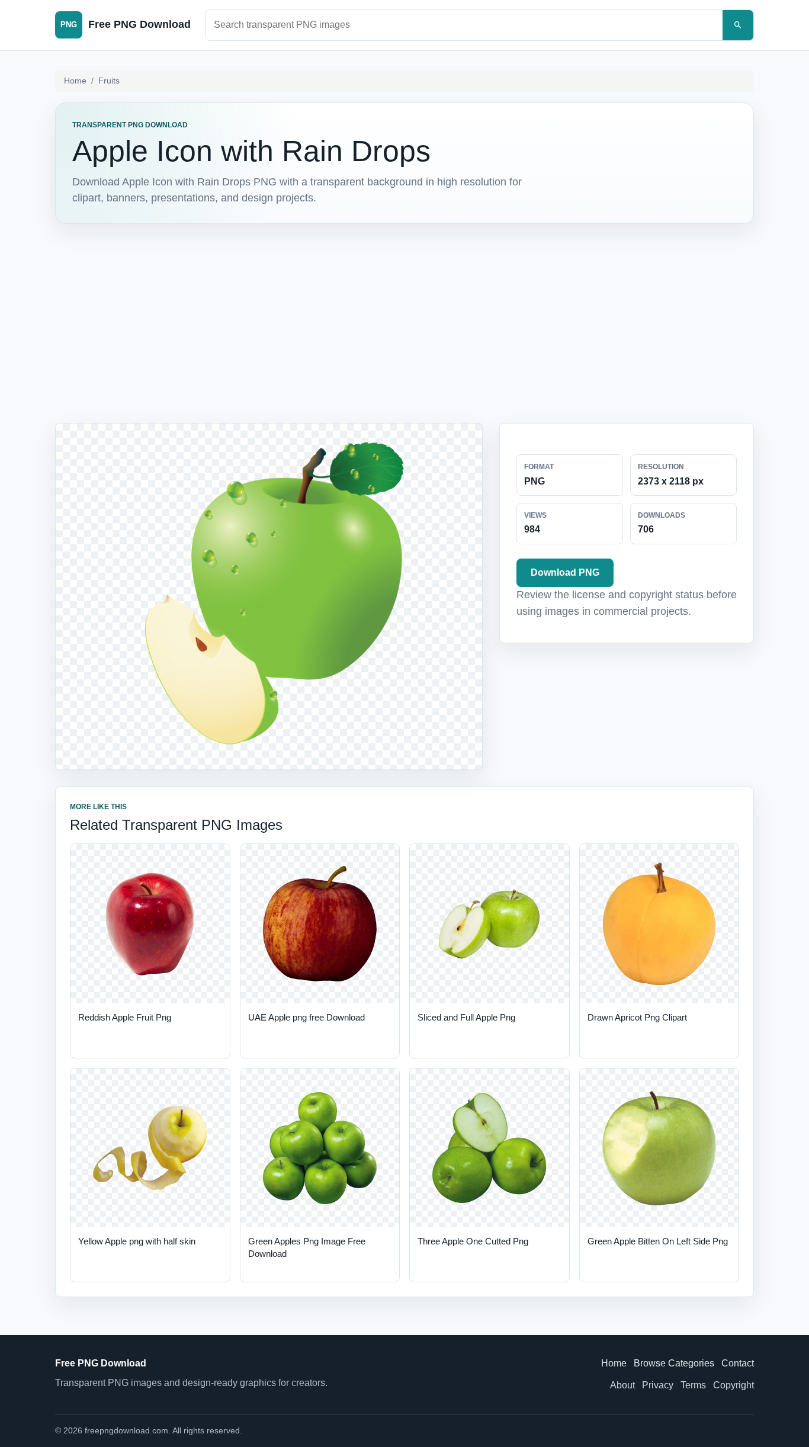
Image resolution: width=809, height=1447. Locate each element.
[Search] (738, 25)
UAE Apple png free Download (306, 1017)
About (622, 1385)
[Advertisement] (404, 323)
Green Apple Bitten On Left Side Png (658, 1241)
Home (75, 80)
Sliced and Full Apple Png (466, 1017)
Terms (693, 1385)
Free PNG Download (100, 1363)
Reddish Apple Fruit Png (124, 1017)
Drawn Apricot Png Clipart (637, 1017)
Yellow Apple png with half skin (136, 1241)
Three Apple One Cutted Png (473, 1241)
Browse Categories (674, 1363)
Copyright (733, 1385)
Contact (737, 1363)
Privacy (657, 1385)
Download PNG (565, 572)
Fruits (109, 80)
